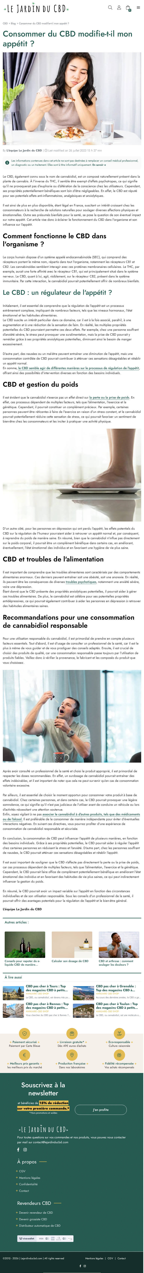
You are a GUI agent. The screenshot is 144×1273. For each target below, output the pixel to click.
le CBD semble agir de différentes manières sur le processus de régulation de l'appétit (78, 368)
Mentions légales (29, 1178)
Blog (13, 23)
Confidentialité (28, 1184)
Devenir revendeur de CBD (36, 1212)
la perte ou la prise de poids (109, 397)
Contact (24, 1191)
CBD (5, 23)
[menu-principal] (138, 7)
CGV (22, 1171)
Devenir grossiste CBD (33, 1219)
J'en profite (101, 1109)
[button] (72, 163)
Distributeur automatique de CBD (40, 1225)
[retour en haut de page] (138, 1252)
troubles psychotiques (81, 582)
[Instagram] (25, 1150)
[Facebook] (18, 1150)
